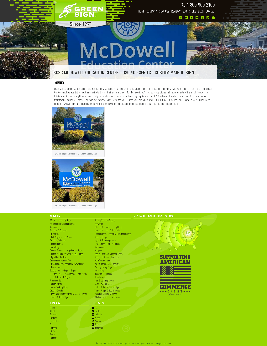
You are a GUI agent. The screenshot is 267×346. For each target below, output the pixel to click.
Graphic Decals (56, 290)
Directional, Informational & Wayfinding (67, 263)
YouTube (98, 321)
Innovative (54, 321)
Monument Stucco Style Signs (107, 257)
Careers (53, 327)
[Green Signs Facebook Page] (181, 17)
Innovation (99, 223)
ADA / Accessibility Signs (61, 220)
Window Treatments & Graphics (108, 297)
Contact (53, 337)
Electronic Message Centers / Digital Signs (68, 273)
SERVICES (164, 11)
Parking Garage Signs (104, 267)
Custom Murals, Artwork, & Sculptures (66, 253)
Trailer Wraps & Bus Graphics (107, 290)
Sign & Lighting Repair (104, 280)
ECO (185, 11)
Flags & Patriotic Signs (60, 277)
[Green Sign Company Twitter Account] (186, 17)
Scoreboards (100, 277)
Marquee (98, 250)
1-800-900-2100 (201, 4)
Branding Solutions (58, 240)
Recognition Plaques (103, 273)
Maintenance (100, 247)
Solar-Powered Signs (104, 284)
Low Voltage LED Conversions (107, 243)
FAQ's (52, 331)
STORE (192, 11)
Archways (54, 227)
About (52, 311)
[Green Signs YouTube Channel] (203, 17)
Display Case (55, 267)
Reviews (53, 317)
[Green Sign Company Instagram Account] (214, 17)
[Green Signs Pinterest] (208, 17)
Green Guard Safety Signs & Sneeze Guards (68, 294)
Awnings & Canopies (58, 230)
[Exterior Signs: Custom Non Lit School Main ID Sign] (78, 128)
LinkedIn (98, 314)
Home (52, 307)
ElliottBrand (166, 343)
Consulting (54, 247)
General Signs (56, 284)
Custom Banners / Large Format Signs (66, 250)
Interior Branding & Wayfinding (108, 230)
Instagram (99, 327)
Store (52, 334)
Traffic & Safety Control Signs (107, 287)
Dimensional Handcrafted (60, 260)
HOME (141, 11)
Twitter (98, 311)
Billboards (54, 233)
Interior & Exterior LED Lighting (108, 227)
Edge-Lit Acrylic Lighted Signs (63, 270)
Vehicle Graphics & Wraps (106, 294)
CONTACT (210, 11)
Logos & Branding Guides (105, 240)
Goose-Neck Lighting (59, 287)
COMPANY (152, 11)
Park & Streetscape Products (107, 263)
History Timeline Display (105, 220)
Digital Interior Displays (60, 257)
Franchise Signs (57, 280)
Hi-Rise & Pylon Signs (59, 297)
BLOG (201, 11)
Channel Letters (56, 243)
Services (53, 314)
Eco (51, 324)
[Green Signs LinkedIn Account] (192, 17)
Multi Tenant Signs (102, 260)
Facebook (98, 307)
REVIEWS (176, 11)
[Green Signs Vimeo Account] (197, 17)
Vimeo (97, 317)
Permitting (99, 270)
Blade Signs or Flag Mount (61, 237)
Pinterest (99, 324)
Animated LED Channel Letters (63, 223)
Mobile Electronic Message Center (109, 253)
